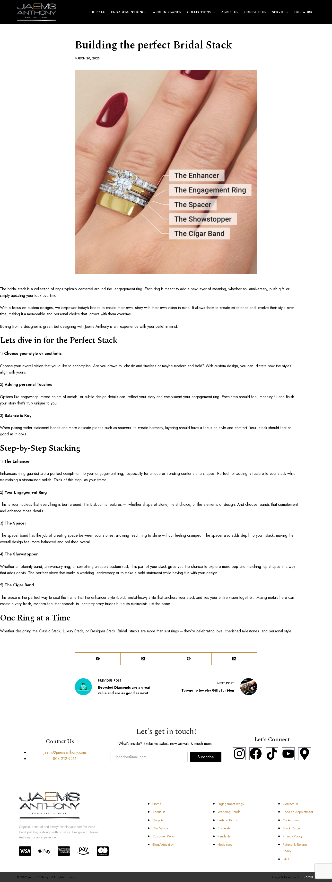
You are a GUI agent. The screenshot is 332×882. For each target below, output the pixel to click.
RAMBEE (309, 877)
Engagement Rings (128, 12)
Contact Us (255, 12)
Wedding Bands (166, 12)
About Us (229, 12)
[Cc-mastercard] (103, 851)
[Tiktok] (272, 753)
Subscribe (206, 757)
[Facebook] (98, 659)
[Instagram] (239, 753)
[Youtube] (288, 753)
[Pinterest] (189, 659)
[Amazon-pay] (83, 851)
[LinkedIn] (234, 659)
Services (280, 12)
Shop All (97, 12)
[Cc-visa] (25, 851)
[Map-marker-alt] (304, 753)
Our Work (303, 12)
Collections (199, 12)
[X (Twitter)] (143, 659)
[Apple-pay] (44, 851)
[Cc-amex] (64, 851)
